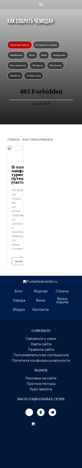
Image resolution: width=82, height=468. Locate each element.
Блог (19, 291)
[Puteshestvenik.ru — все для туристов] (41, 281)
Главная (13, 139)
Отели (32, 55)
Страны (62, 291)
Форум (19, 310)
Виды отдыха (62, 300)
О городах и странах (46, 45)
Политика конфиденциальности (41, 360)
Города (19, 300)
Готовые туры (34, 75)
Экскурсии (37, 65)
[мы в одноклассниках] (41, 412)
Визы (43, 55)
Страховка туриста (19, 45)
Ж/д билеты (55, 65)
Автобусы (15, 75)
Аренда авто (59, 55)
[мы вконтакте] (29, 412)
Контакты (40, 310)
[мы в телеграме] (52, 412)
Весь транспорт (18, 65)
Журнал (41, 291)
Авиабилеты (16, 55)
